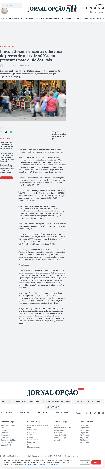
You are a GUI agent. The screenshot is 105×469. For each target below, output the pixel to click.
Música (56, 425)
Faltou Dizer (32, 430)
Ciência (4, 430)
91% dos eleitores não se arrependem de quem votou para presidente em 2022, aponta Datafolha (7, 168)
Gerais (29, 435)
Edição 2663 (84, 435)
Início (4, 19)
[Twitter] (99, 8)
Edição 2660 (84, 442)
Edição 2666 (84, 428)
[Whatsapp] (103, 8)
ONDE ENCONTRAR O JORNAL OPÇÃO (17, 401)
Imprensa (69, 19)
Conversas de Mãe (8, 440)
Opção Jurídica (59, 430)
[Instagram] (91, 8)
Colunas (20, 19)
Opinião (100, 19)
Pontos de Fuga (60, 438)
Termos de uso (41, 413)
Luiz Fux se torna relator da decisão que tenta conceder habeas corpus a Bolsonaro (7, 146)
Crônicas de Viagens (9, 442)
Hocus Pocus (32, 440)
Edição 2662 (84, 438)
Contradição (5, 435)
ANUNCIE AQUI (52, 407)
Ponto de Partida (60, 435)
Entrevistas (50, 19)
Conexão (4, 433)
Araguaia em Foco (8, 425)
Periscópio (58, 433)
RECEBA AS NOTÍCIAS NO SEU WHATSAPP (53, 401)
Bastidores (38, 19)
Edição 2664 (85, 433)
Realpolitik (57, 440)
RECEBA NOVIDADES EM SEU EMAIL (88, 401)
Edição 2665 (84, 430)
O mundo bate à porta (62, 428)
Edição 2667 (84, 425)
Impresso (29, 19)
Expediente (6, 413)
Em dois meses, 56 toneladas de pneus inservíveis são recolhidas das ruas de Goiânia (7, 157)
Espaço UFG (6, 445)
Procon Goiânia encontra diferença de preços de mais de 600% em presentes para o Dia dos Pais (31, 55)
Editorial (11, 19)
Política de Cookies (30, 464)
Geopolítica (31, 432)
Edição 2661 (84, 440)
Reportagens (90, 19)
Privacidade (23, 413)
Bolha (3, 428)
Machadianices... (33, 447)
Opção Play (79, 19)
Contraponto (6, 438)
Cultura (60, 19)
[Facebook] (87, 8)
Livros (29, 445)
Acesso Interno (61, 413)
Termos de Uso (53, 464)
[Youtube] (95, 8)
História (30, 437)
